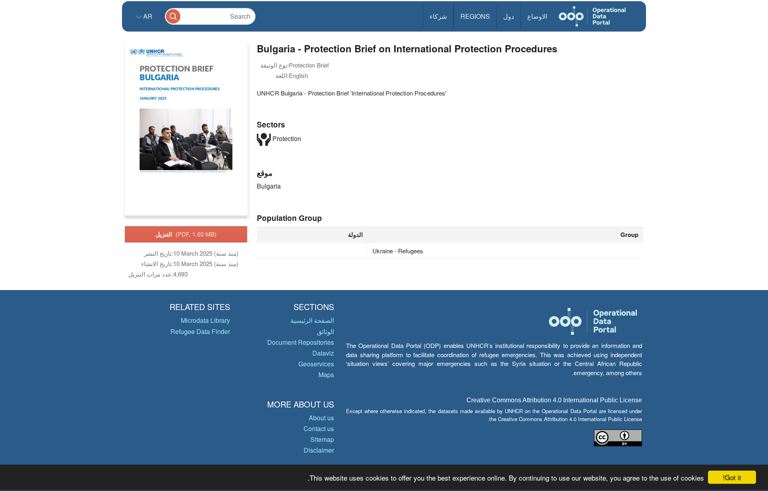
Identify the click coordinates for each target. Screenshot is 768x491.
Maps (326, 374)
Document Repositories (300, 342)
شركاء (438, 16)
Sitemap (322, 439)
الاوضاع (537, 16)
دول (508, 16)
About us (321, 417)
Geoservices (316, 363)
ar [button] (147, 16)
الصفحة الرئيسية (312, 320)
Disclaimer (319, 450)
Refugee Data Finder (200, 331)
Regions (475, 16)
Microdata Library (205, 320)
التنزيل (186, 234)
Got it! (732, 477)
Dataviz (323, 353)
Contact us (319, 428)
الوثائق (325, 331)
